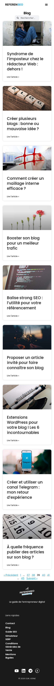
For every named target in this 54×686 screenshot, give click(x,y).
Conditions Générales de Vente (12, 647)
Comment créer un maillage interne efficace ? (25, 183)
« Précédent (11, 575)
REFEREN (13, 4)
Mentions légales (10, 656)
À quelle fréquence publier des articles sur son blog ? (25, 552)
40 (43, 575)
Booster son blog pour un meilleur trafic (23, 243)
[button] (46, 5)
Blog (7, 627)
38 (33, 575)
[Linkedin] (23, 671)
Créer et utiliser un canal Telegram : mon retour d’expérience (25, 489)
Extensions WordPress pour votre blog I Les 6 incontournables (23, 425)
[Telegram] (30, 671)
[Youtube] (17, 671)
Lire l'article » (13, 77)
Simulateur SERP (11, 637)
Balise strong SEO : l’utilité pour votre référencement (25, 303)
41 (48, 575)
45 (22, 578)
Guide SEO (11, 631)
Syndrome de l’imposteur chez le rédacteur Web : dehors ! (25, 61)
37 (28, 575)
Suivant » (31, 578)
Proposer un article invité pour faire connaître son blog (25, 363)
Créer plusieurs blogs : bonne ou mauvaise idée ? (23, 124)
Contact (10, 623)
